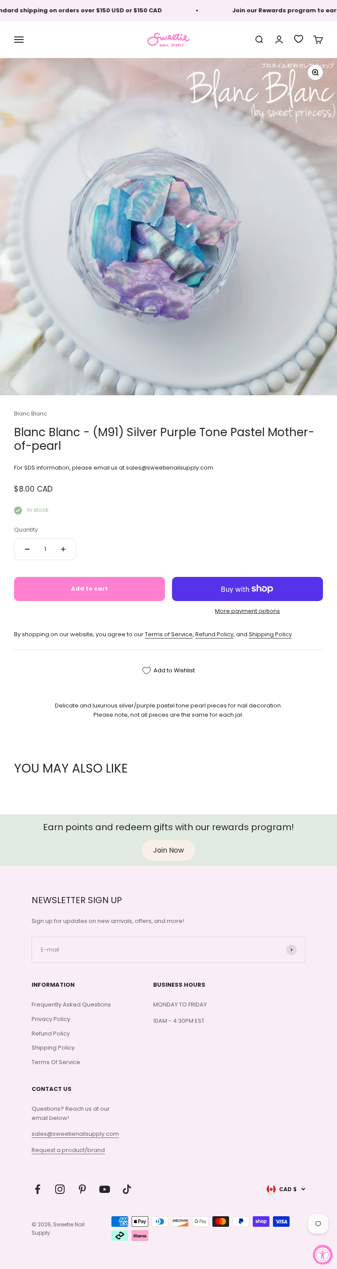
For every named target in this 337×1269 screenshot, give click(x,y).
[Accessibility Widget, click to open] (323, 1255)
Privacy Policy (51, 1019)
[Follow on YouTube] (105, 1189)
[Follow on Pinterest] (82, 1189)
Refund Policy (214, 634)
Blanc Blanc (30, 413)
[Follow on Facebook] (37, 1189)
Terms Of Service (56, 1062)
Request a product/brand (68, 1150)
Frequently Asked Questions (71, 1004)
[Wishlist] (298, 39)
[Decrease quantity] (27, 549)
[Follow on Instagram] (60, 1189)
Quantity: (26, 529)
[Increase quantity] (63, 549)
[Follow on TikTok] (127, 1189)
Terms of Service (169, 634)
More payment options (247, 611)
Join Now (168, 850)
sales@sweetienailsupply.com (75, 1134)
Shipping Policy (270, 634)
